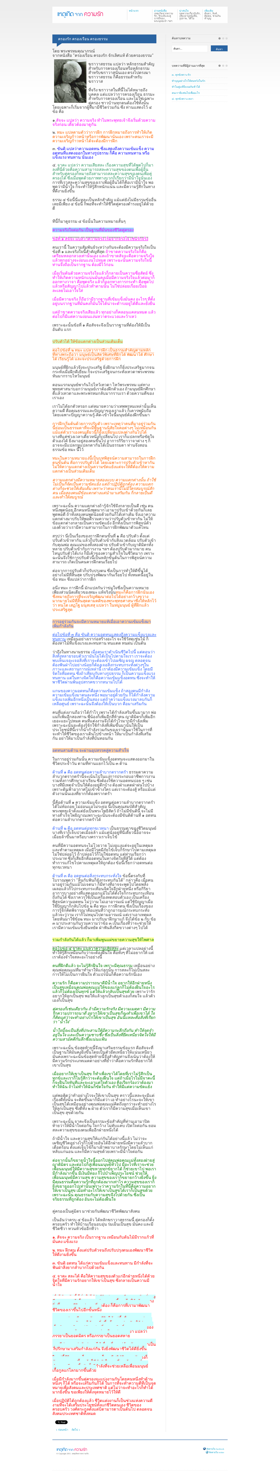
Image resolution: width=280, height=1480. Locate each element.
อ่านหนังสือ (163, 15)
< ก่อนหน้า (62, 1429)
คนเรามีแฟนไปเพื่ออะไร (186, 93)
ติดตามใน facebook (215, 1449)
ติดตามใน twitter (216, 1452)
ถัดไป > (76, 1429)
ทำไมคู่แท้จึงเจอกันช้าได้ (186, 86)
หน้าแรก (133, 10)
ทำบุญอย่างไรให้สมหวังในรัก (188, 81)
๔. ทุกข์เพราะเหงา (182, 98)
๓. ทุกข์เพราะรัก (181, 74)
